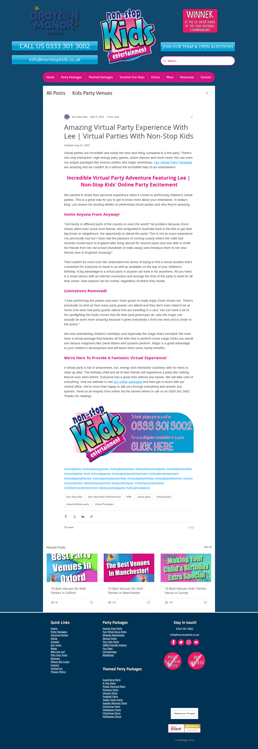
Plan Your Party (59, 655)
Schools (55, 641)
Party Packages (59, 631)
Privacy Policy (58, 671)
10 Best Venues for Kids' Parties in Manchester (126, 590)
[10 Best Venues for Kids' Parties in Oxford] (72, 568)
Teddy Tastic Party (113, 699)
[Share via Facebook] (65, 516)
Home (54, 628)
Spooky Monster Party (115, 703)
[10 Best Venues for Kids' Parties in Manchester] (129, 568)
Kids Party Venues (92, 92)
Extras (54, 638)
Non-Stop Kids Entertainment (104, 496)
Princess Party (110, 689)
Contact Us (56, 668)
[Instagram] (189, 642)
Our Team (56, 645)
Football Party (110, 696)
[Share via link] (91, 516)
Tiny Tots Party (111, 641)
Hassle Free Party (112, 628)
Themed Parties (59, 635)
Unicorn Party (110, 693)
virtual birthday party (77, 504)
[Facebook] (173, 642)
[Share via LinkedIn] (83, 516)
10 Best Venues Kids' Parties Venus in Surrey (185, 590)
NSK (129, 496)
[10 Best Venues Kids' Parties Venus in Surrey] (186, 568)
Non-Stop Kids (74, 496)
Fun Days (108, 648)
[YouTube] (196, 642)
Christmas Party (111, 706)
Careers (55, 665)
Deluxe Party (110, 638)
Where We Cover (60, 661)
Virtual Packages (104, 504)
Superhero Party (112, 679)
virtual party (143, 496)
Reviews (55, 658)
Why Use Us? (58, 651)
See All (207, 547)
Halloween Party (112, 709)
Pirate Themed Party (114, 686)
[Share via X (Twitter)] (74, 516)
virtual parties (163, 496)
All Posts (56, 92)
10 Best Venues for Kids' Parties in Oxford (69, 590)
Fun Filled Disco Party (115, 631)
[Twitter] (181, 642)
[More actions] (192, 117)
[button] (170, 77)
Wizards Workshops (114, 635)
